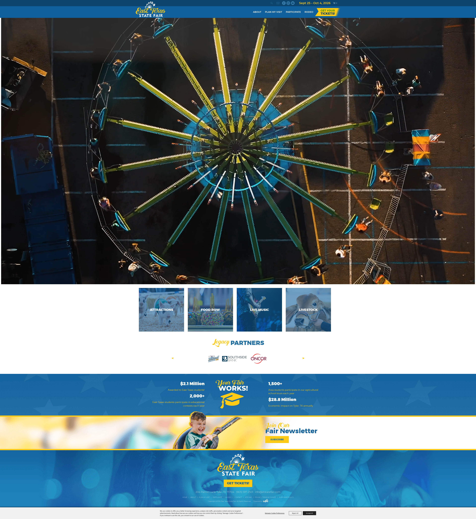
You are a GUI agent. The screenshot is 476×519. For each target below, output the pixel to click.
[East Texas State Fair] (150, 9)
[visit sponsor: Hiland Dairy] (213, 359)
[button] (172, 358)
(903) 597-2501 (244, 491)
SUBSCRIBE (277, 439)
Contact (238, 497)
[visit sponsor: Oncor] (258, 359)
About (257, 12)
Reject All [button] (295, 513)
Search (271, 3)
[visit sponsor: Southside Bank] (234, 359)
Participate (293, 12)
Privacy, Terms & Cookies (265, 497)
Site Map (248, 497)
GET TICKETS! (238, 483)
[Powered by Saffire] (265, 500)
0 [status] (336, 3)
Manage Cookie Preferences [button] (274, 513)
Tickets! (328, 14)
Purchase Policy (286, 497)
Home (184, 497)
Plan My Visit (273, 12)
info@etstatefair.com (267, 491)
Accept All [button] (309, 513)
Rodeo (309, 12)
